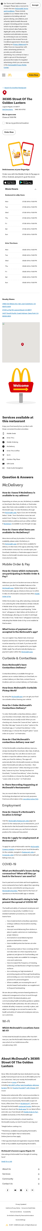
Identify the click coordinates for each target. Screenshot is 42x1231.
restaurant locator (25, 1106)
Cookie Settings (20, 1220)
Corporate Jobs (8, 855)
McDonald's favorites (9, 891)
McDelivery (8, 524)
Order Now (33, 75)
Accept (35, 5)
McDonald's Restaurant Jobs (19, 821)
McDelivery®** (25, 1104)
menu (14, 1082)
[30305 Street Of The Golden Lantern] (22, 345)
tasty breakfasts (26, 1085)
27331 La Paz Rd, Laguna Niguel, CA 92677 (17, 310)
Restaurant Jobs (28, 852)
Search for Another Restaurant (15, 88)
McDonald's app (10, 513)
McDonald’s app (17, 697)
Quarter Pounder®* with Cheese (24, 1088)
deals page (22, 1109)
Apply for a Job (6, 1161)
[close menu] (4, 75)
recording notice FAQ (30, 799)
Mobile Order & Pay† (31, 1112)
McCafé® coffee (14, 1085)
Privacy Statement (19, 44)
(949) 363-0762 (20, 109)
